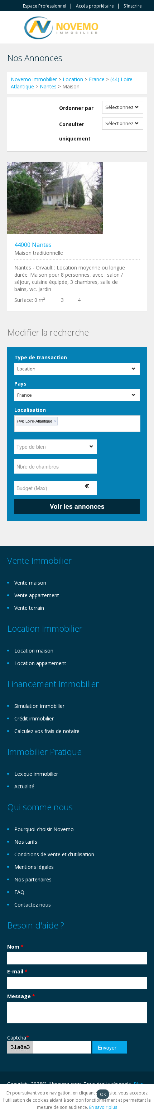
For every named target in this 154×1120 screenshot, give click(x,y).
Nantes (48, 86)
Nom (15, 946)
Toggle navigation (13, 28)
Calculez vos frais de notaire (47, 731)
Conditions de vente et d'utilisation (54, 854)
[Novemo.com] (61, 27)
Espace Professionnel (44, 6)
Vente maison (30, 582)
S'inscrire (133, 6)
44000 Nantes (33, 245)
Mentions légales (34, 866)
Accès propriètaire (95, 6)
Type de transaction (40, 357)
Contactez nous (32, 904)
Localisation (30, 409)
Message (21, 996)
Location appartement (40, 663)
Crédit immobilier (34, 718)
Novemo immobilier (34, 79)
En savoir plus (103, 1107)
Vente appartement (36, 595)
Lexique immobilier (36, 773)
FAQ (19, 892)
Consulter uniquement (75, 131)
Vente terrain (29, 607)
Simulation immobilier (39, 705)
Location (73, 79)
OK (103, 1094)
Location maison (33, 650)
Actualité (24, 786)
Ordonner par (76, 108)
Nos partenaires (33, 879)
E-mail (17, 971)
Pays (20, 383)
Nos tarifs (25, 841)
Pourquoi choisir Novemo (44, 829)
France (97, 79)
